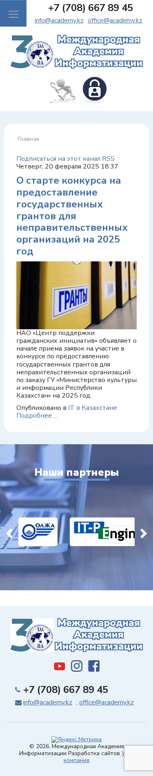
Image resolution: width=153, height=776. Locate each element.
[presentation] (9, 532)
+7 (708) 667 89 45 (90, 7)
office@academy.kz (115, 20)
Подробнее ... (36, 415)
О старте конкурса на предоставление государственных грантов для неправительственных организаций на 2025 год (72, 216)
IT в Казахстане (92, 407)
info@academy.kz (59, 20)
